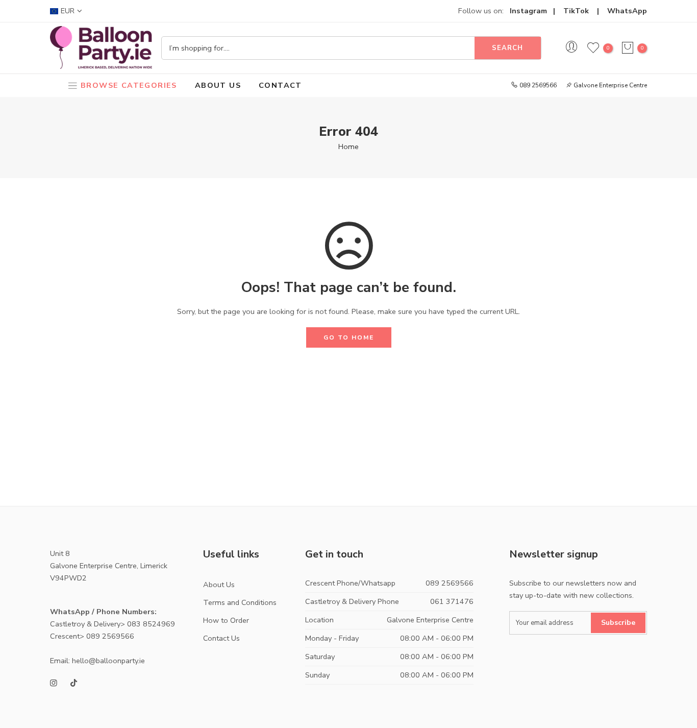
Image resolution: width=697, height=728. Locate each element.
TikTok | (585, 11)
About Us (219, 584)
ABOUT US (218, 85)
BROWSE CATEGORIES (129, 85)
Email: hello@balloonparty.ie (97, 661)
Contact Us (221, 638)
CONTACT (280, 85)
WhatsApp (627, 11)
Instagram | (536, 11)
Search (507, 48)
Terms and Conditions (240, 602)
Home (348, 146)
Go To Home (348, 337)
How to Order (226, 620)
